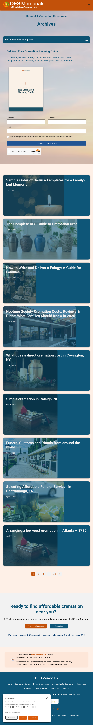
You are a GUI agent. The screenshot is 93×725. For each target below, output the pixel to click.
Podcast (28, 688)
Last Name (51, 118)
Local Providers (41, 688)
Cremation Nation (22, 684)
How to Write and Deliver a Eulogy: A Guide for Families (43, 270)
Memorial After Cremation (63, 684)
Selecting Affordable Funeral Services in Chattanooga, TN (38, 489)
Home (9, 684)
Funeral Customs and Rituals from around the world (43, 445)
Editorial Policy (74, 715)
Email (9, 127)
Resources (81, 684)
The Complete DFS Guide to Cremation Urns (41, 224)
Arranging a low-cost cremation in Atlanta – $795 (46, 530)
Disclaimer (62, 715)
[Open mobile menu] (89, 5)
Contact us (58, 626)
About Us (55, 688)
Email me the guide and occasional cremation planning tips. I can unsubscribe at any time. (41, 137)
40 (54, 574)
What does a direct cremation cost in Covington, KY (45, 357)
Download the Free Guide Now (46, 143)
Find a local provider (36, 626)
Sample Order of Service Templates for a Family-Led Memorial (45, 182)
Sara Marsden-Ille (38, 655)
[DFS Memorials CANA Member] (53, 701)
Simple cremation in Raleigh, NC (32, 399)
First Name (10, 118)
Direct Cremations (41, 684)
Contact (65, 688)
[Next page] (60, 574)
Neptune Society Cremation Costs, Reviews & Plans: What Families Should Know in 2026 (43, 313)
